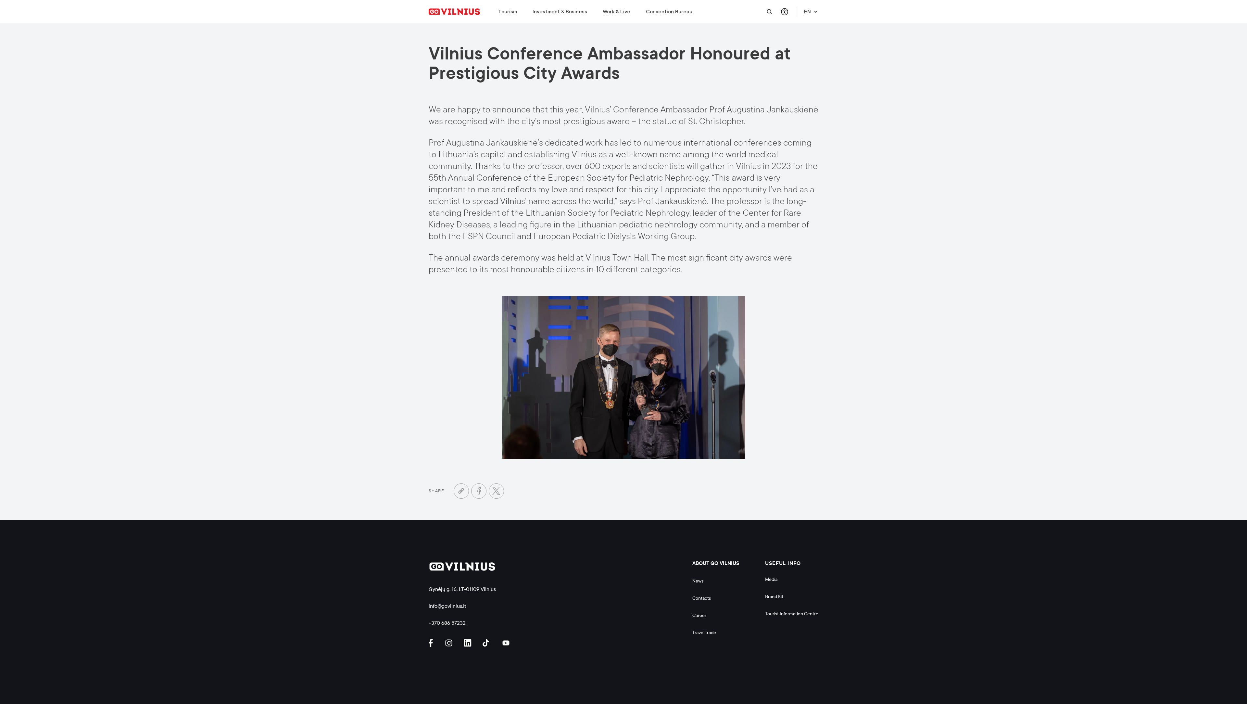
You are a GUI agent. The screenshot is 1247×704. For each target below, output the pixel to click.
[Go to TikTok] (487, 643)
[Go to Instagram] (450, 643)
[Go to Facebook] (478, 491)
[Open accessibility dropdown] (784, 11)
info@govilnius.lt (447, 606)
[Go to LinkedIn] (468, 643)
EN (807, 12)
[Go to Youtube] (506, 643)
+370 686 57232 (447, 623)
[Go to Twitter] (496, 491)
